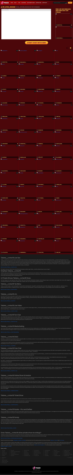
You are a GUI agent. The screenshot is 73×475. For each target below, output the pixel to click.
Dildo (8, 345)
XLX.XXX (55, 454)
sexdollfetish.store (27, 455)
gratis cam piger (4, 460)
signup (70, 2)
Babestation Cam (37, 451)
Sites (15, 2)
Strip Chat (44, 2)
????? (3, 458)
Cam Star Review (57, 451)
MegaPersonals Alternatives (15, 451)
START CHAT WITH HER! (36, 43)
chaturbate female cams (15, 454)
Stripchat (56, 440)
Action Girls (46, 451)
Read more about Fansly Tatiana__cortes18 (8, 428)
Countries (23, 2)
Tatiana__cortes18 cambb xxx (39, 444)
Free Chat (9, 370)
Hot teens (12, 455)
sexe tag (46, 454)
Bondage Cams (66, 451)
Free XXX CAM (36, 455)
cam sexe (3, 450)
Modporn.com (4, 454)
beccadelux (70, 457)
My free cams (61, 440)
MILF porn (55, 450)
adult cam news (26, 450)
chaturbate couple (57, 455)
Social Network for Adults (68, 454)
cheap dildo (47, 455)
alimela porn (4, 457)
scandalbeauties (47, 450)
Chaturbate (52, 440)
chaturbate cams (31, 2)
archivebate (15, 440)
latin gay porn (36, 454)
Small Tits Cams (66, 455)
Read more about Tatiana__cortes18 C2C (8, 300)
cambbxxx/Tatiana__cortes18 (6, 446)
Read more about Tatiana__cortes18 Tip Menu (9, 289)
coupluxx (3, 455)
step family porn (36, 450)
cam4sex (3, 451)
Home (12, 2)
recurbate (19, 440)
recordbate (23, 440)
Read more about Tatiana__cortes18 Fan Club (9, 321)
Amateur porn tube (5, 461)
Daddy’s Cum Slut (67, 450)
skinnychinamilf (26, 454)
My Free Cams (38, 2)
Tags (19, 2)
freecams (12, 450)
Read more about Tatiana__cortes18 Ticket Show (9, 404)
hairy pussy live (4, 462)
